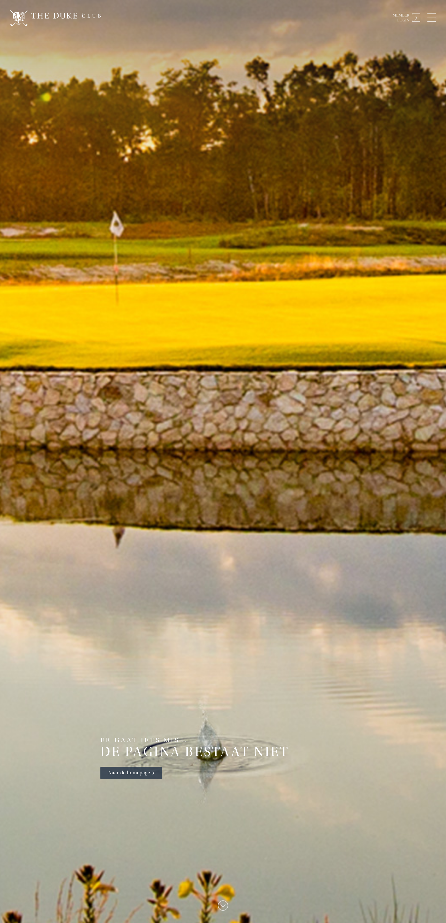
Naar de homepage (129, 773)
